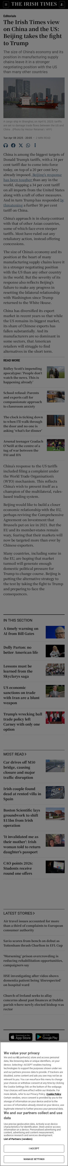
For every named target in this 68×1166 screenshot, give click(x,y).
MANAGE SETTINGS (34, 1159)
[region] (34, 1104)
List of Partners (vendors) (18, 1139)
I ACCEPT (34, 1148)
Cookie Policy (53, 1094)
